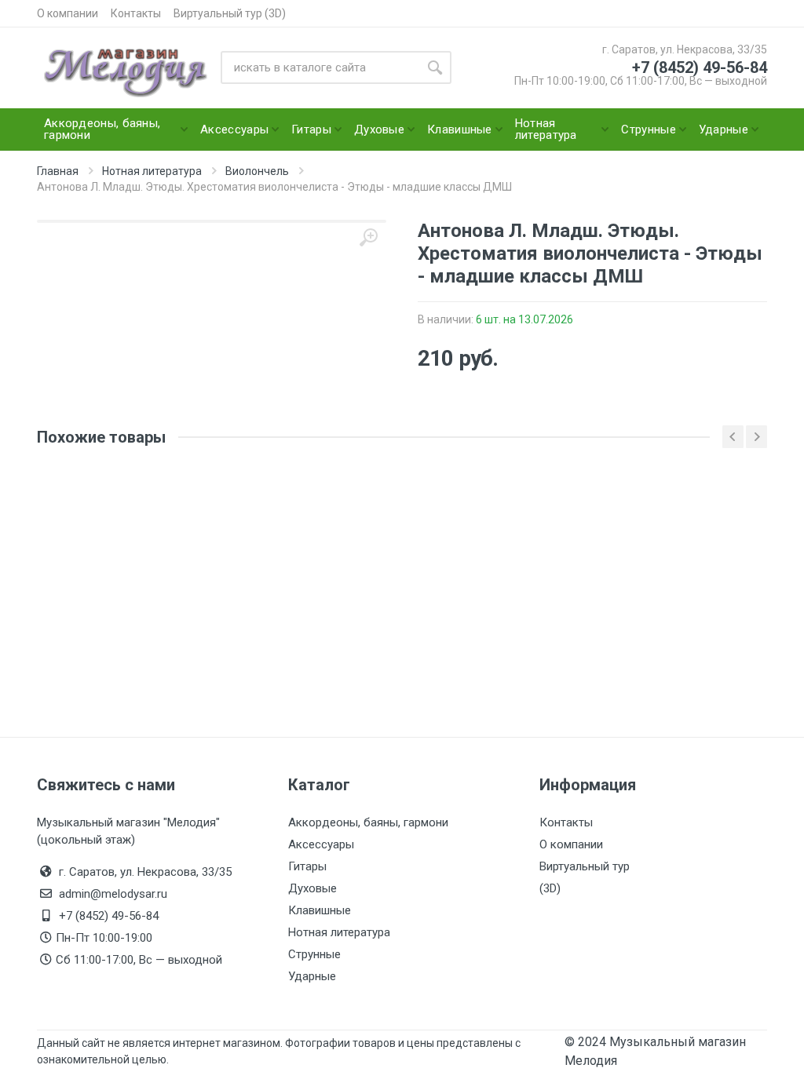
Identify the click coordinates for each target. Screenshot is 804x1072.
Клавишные (319, 910)
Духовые (312, 888)
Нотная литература (339, 932)
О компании (67, 13)
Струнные (314, 954)
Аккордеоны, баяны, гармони (368, 822)
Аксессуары (321, 844)
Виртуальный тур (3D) (230, 13)
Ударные (312, 976)
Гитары (307, 866)
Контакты (136, 13)
